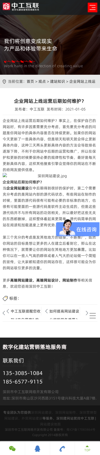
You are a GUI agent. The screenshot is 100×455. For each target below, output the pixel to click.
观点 (42, 81)
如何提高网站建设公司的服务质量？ (64, 311)
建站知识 (57, 81)
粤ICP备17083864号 (80, 429)
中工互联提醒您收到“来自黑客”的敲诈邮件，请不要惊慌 (26, 311)
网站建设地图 (50, 424)
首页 (30, 81)
